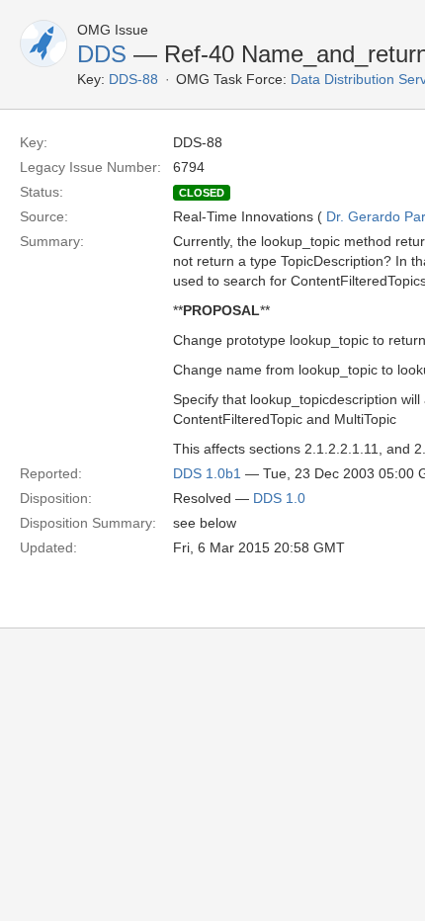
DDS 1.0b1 (207, 473)
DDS (102, 54)
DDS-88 (133, 79)
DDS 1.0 (279, 498)
